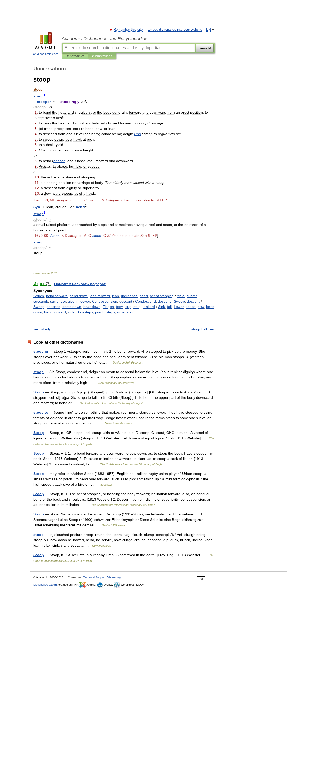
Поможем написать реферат (80, 284)
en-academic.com (45, 54)
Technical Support (94, 577)
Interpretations (102, 56)
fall (169, 307)
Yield (181, 296)
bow (201, 307)
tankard (149, 307)
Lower (179, 307)
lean (115, 296)
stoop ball (199, 329)
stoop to (40, 412)
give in (73, 301)
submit (192, 296)
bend (144, 296)
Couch (38, 296)
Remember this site (128, 29)
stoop (38, 372)
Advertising (114, 577)
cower (85, 301)
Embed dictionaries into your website (175, 29)
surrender (58, 301)
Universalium (75, 56)
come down (71, 307)
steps (110, 312)
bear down (91, 307)
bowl (119, 307)
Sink (161, 307)
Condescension (104, 301)
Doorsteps (84, 312)
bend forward (57, 296)
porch (99, 312)
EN (208, 29)
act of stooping (162, 296)
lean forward (100, 296)
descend (165, 301)
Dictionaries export (45, 584)
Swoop (179, 301)
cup (128, 307)
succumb (40, 301)
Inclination (129, 296)
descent (125, 301)
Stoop (38, 392)
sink (71, 312)
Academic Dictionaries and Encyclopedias (105, 38)
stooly (46, 329)
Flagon (108, 307)
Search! (204, 48)
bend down (79, 296)
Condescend (145, 301)
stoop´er (40, 351)
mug (137, 307)
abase (191, 307)
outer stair (125, 312)
